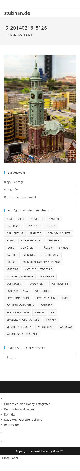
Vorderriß (45, 327)
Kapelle (12, 255)
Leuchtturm (50, 255)
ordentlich (38, 283)
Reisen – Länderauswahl (20, 197)
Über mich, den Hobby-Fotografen (27, 404)
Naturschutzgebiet (38, 269)
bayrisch (33, 226)
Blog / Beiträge (14, 182)
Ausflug (36, 219)
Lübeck (11, 262)
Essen (11, 240)
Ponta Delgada (17, 291)
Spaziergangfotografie (23, 319)
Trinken (51, 319)
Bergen (51, 226)
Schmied (47, 305)
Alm (9, 219)
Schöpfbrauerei (18, 312)
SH (52, 312)
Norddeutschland (20, 276)
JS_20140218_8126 (21, 34)
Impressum (12, 425)
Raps (65, 298)
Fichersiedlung (32, 240)
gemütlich (28, 247)
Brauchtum (15, 233)
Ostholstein (60, 283)
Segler (39, 312)
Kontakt (9, 414)
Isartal (63, 247)
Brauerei (35, 233)
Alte (21, 219)
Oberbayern (15, 283)
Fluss (10, 247)
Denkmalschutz (59, 233)
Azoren (54, 219)
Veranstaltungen (19, 327)
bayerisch (14, 226)
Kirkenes (29, 255)
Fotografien (12, 189)
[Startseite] (5, 34)
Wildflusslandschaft (22, 334)
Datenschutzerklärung (19, 409)
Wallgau (66, 327)
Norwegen (46, 276)
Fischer (54, 240)
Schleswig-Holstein (20, 305)
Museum (12, 269)
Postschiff (41, 291)
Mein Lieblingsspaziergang (41, 262)
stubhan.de (17, 12)
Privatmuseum (46, 298)
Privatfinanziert (18, 298)
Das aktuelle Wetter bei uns (23, 419)
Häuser (47, 247)
